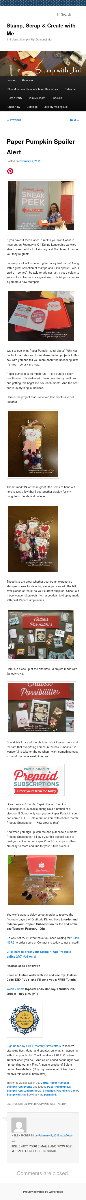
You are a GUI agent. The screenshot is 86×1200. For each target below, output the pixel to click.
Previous (14, 120)
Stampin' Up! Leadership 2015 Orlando (31, 1090)
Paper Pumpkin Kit (59, 1086)
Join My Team (37, 98)
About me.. (27, 80)
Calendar (70, 89)
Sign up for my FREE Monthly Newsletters (34, 1046)
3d (37, 1083)
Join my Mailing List (55, 106)
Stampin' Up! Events (19, 1086)
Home (11, 80)
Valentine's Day (66, 1090)
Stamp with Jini (16, 1094)
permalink (50, 1094)
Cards (44, 1083)
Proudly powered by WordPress (43, 1192)
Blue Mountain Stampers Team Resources (32, 89)
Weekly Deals (15, 989)
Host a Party (14, 98)
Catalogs (32, 106)
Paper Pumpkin (59, 1083)
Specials (57, 98)
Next (74, 120)
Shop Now (13, 106)
